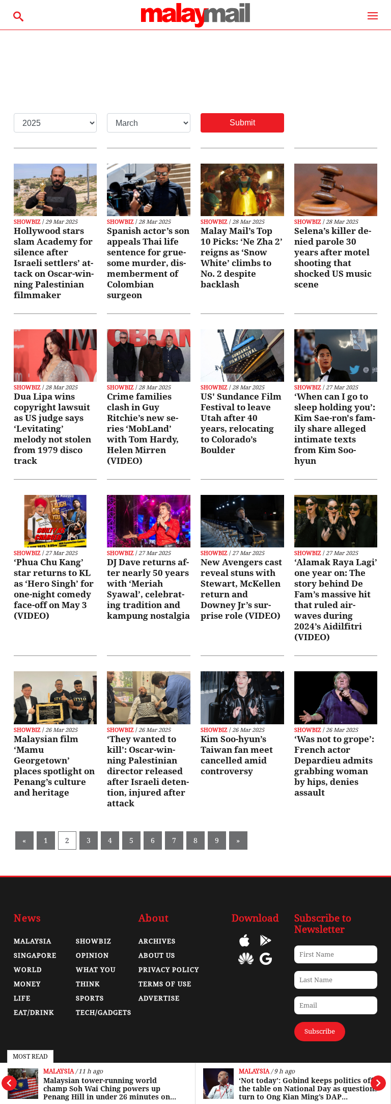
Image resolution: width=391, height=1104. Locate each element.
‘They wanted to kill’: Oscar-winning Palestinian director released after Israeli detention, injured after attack (148, 771)
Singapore (35, 955)
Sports (90, 998)
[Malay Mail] (195, 25)
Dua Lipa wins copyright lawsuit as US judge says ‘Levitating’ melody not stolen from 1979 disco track (52, 428)
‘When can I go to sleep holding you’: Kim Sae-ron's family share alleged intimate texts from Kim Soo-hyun (334, 428)
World (28, 970)
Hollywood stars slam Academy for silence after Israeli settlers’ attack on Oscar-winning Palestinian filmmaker (54, 263)
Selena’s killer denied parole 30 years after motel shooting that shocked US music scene (333, 258)
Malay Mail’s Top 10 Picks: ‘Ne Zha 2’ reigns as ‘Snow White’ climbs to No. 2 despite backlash (242, 258)
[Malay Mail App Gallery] (246, 966)
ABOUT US (156, 955)
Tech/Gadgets (103, 1012)
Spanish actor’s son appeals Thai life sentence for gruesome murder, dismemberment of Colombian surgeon (148, 263)
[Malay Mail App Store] (244, 948)
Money (27, 984)
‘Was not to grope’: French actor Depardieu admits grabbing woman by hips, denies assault (334, 766)
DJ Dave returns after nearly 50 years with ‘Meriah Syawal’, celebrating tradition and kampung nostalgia (148, 589)
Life (22, 998)
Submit (242, 122)
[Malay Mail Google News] (266, 966)
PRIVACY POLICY (168, 970)
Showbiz (27, 222)
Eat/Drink (34, 1012)
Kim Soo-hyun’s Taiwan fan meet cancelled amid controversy (237, 755)
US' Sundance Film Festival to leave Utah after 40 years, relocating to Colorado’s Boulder (241, 423)
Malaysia (58, 1071)
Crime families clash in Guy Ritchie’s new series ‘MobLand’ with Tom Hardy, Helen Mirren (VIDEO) (143, 428)
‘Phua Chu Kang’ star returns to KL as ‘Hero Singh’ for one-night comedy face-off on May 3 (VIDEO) (54, 589)
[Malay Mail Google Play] (266, 948)
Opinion (92, 955)
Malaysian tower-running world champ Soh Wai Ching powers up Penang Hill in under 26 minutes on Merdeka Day (106, 1088)
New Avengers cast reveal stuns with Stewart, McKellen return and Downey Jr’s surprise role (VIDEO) (241, 589)
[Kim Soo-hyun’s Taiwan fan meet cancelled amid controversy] (242, 697)
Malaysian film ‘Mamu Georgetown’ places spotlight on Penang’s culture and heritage (54, 766)
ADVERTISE (159, 998)
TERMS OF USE (164, 984)
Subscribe (319, 1031)
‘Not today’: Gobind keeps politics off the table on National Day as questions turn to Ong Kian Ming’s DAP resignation (308, 1088)
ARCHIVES (157, 941)
